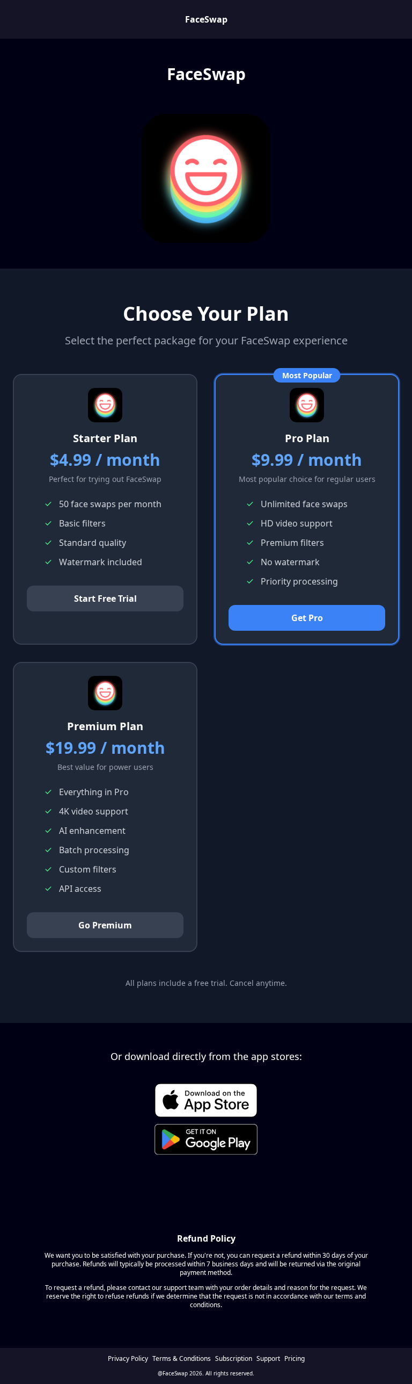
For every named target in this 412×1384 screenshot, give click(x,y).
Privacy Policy (128, 1358)
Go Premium (105, 925)
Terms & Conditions (181, 1358)
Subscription (233, 1358)
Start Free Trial (105, 598)
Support (268, 1358)
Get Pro (307, 618)
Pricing (294, 1358)
